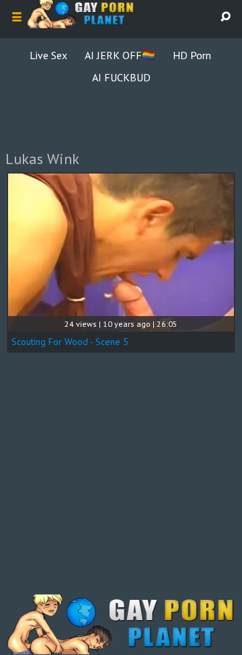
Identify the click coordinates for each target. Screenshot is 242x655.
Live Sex (48, 55)
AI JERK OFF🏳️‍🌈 (120, 55)
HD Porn (192, 55)
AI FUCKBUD (121, 77)
